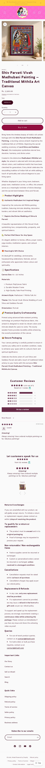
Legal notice (30, 764)
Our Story (8, 661)
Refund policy (10, 702)
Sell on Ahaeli (10, 672)
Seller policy (9, 712)
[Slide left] (17, 65)
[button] (4, 12)
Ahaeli (14, 757)
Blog (6, 682)
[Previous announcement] (4, 3)
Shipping (4, 94)
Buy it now (22, 127)
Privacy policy (10, 717)
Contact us (9, 666)
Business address (11, 722)
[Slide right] (27, 65)
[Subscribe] (37, 737)
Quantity (4, 108)
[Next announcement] (40, 3)
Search (34, 14)
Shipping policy (10, 696)
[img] (7, 424)
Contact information (19, 764)
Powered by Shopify (22, 757)
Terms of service (11, 707)
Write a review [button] (22, 409)
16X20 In (7, 102)
